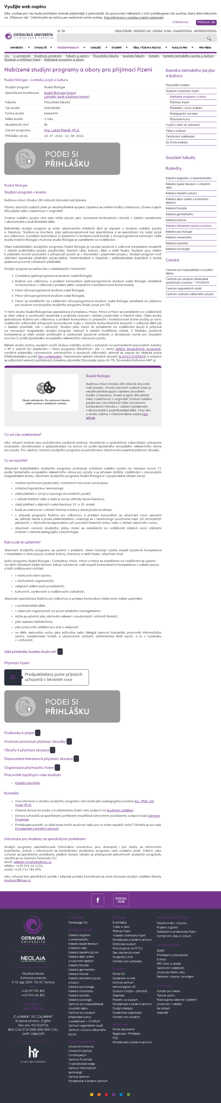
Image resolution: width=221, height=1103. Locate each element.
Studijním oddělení (120, 810)
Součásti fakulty (71, 48)
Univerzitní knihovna (81, 1046)
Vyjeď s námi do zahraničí (183, 124)
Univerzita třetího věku (171, 972)
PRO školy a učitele (169, 964)
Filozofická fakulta (106, 56)
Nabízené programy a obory (64, 59)
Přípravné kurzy (180, 119)
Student (119, 48)
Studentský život (123, 957)
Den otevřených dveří (126, 953)
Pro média (205, 48)
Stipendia (118, 995)
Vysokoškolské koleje (81, 1064)
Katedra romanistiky (179, 237)
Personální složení (177, 85)
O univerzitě (21, 56)
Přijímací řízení (179, 102)
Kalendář (162, 1013)
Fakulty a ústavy (77, 56)
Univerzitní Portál (205, 31)
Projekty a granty (167, 927)
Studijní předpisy (123, 1008)
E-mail (168, 31)
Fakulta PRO (182, 48)
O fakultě (43, 48)
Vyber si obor (121, 927)
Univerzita (20, 48)
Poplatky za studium (125, 1000)
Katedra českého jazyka (181, 193)
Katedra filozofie (176, 208)
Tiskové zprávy (166, 995)
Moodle (158, 31)
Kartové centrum (78, 1077)
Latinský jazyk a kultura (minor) (66, 96)
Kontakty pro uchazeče (127, 961)
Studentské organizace (127, 1013)
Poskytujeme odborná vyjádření (176, 1000)
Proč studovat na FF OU (128, 948)
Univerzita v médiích (169, 1004)
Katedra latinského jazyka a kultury (188, 56)
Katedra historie (176, 220)
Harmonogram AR (124, 987)
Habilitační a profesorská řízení (176, 932)
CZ (58, 31)
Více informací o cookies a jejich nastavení (133, 17)
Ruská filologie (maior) (60, 93)
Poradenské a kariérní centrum (36, 828)
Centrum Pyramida (80, 1059)
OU (6, 56)
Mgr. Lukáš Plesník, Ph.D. (62, 130)
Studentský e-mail (124, 978)
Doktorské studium (124, 944)
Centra (172, 260)
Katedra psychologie (179, 231)
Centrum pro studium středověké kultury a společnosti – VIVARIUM (84, 1017)
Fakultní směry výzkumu (172, 923)
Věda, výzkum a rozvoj (150, 48)
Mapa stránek (123, 31)
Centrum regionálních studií (184, 288)
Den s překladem (50, 356)
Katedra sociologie (178, 249)
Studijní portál (182, 31)
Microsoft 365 (142, 31)
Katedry (154, 56)
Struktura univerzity (48, 56)
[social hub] (121, 900)
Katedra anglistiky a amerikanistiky (189, 178)
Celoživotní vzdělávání (180, 136)
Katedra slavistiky (27, 783)
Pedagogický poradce (184, 113)
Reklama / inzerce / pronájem (175, 976)
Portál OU (119, 974)
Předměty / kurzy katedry (186, 108)
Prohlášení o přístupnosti (172, 955)
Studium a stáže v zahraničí (130, 991)
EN (63, 31)
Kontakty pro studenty (126, 1017)
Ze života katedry (177, 142)
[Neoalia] (33, 958)
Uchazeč (99, 48)
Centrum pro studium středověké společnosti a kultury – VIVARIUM (187, 281)
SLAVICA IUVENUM (132, 356)
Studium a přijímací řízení (22, 59)
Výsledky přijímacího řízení (129, 935)
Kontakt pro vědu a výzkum (174, 936)
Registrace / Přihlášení (126, 1034)
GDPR (160, 951)
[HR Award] (33, 1054)
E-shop (161, 959)
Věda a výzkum (176, 130)
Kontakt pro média (168, 991)
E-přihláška (120, 922)
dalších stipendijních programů (138, 349)
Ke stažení (163, 1008)
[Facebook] (97, 900)
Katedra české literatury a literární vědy (188, 186)
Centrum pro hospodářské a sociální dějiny (189, 271)
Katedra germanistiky (180, 214)
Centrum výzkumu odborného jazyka (189, 294)
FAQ (115, 1038)
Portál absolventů (123, 1029)
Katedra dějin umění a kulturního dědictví (187, 201)
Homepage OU (78, 922)
